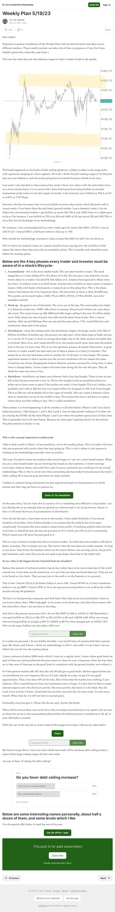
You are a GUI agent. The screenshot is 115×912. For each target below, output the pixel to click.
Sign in (107, 4)
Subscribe (94, 4)
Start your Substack (49, 898)
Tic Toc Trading (17, 20)
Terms (65, 890)
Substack (42, 905)
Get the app (72, 898)
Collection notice (78, 890)
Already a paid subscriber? (58, 863)
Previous (14, 878)
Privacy (56, 890)
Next (103, 878)
